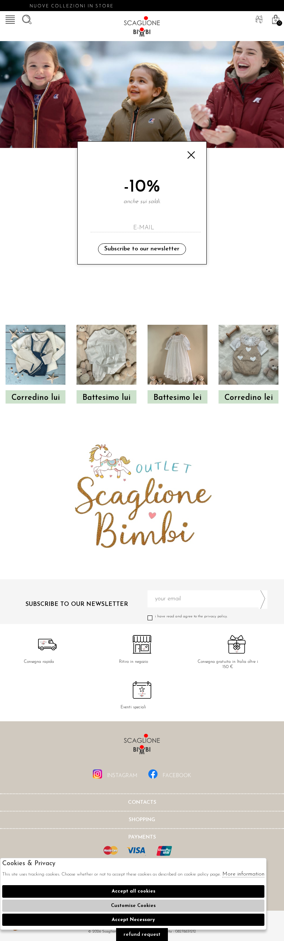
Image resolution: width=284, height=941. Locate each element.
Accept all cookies (133, 891)
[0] (274, 18)
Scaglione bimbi (142, 28)
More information (243, 874)
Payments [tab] (142, 837)
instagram (121, 776)
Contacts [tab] (142, 802)
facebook (176, 776)
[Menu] (9, 18)
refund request (142, 934)
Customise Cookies (133, 905)
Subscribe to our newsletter (141, 249)
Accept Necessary (133, 919)
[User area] (258, 18)
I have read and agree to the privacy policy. (191, 616)
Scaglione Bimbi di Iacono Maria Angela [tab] (142, 746)
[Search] (26, 18)
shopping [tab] (142, 820)
